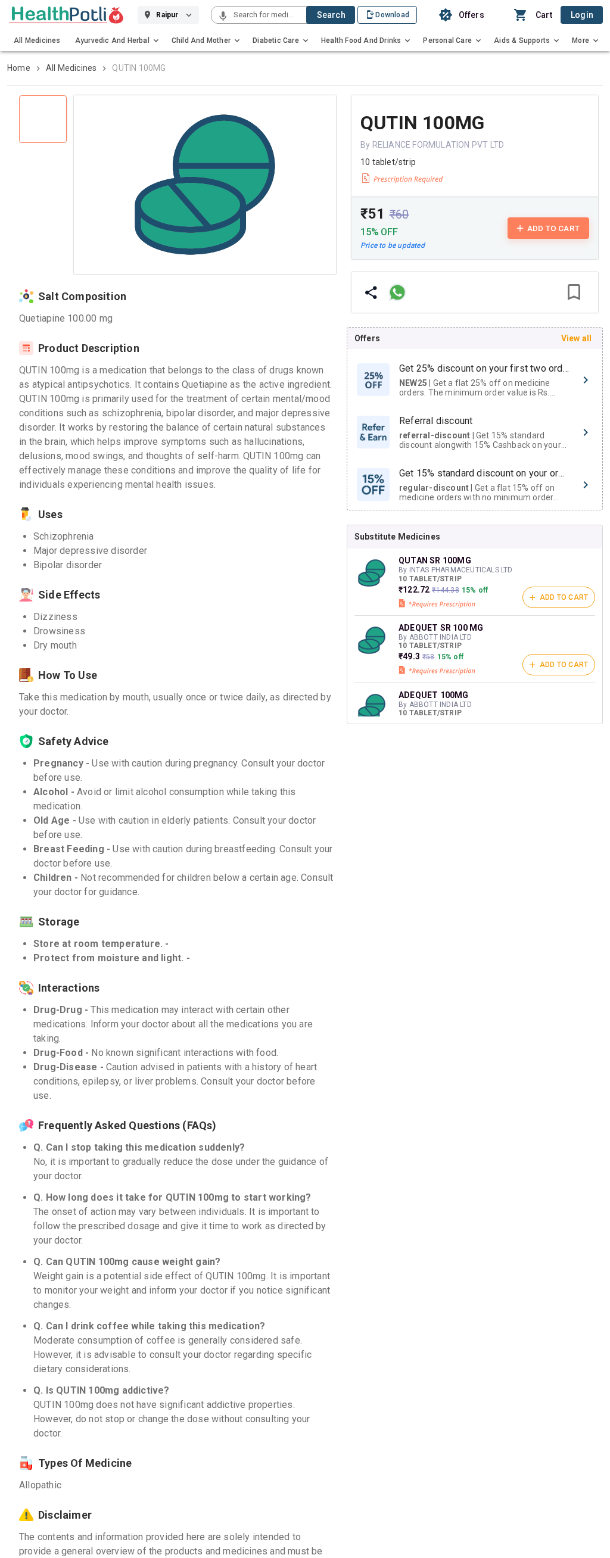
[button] (223, 17)
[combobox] (269, 14)
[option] (474, 380)
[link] (66, 15)
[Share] (371, 292)
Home (18, 68)
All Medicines (71, 68)
